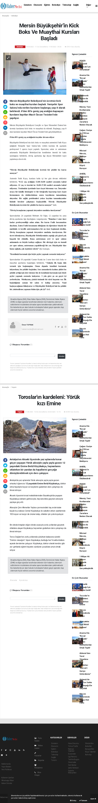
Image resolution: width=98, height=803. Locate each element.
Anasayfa (5, 16)
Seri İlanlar (72, 765)
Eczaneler (72, 754)
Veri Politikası (6, 769)
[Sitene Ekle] (7, 755)
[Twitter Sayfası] (7, 750)
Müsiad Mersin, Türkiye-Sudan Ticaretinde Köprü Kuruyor (84, 159)
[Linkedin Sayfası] (20, 750)
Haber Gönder (6, 783)
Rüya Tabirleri (90, 752)
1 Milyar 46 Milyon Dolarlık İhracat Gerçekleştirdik (86, 197)
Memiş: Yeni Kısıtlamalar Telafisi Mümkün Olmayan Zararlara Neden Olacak (85, 116)
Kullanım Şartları (7, 778)
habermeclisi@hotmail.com (32, 329)
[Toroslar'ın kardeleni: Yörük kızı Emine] (34, 435)
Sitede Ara (89, 743)
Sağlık (76, 5)
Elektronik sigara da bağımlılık (83, 98)
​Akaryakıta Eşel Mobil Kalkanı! (84, 259)
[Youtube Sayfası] (16, 750)
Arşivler (41, 760)
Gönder (62, 356)
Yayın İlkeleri (6, 767)
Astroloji (88, 755)
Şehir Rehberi (73, 768)
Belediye (56, 5)
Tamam (84, 800)
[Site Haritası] (3, 755)
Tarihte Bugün (73, 759)
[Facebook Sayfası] (2, 750)
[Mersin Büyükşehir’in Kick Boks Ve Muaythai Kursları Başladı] (34, 73)
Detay (73, 800)
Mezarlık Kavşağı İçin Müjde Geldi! (85, 222)
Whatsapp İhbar (7, 780)
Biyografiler (89, 749)
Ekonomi (38, 5)
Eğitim (47, 5)
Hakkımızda (6, 764)
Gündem (28, 5)
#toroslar (13, 580)
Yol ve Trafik (73, 746)
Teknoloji (66, 5)
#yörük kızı (23, 580)
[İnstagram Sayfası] (11, 750)
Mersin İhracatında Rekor (84, 248)
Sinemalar (72, 762)
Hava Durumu (73, 743)
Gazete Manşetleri (72, 772)
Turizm (54, 760)
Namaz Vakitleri (71, 750)
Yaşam (13, 387)
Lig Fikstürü (72, 757)
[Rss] (25, 750)
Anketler (88, 746)
